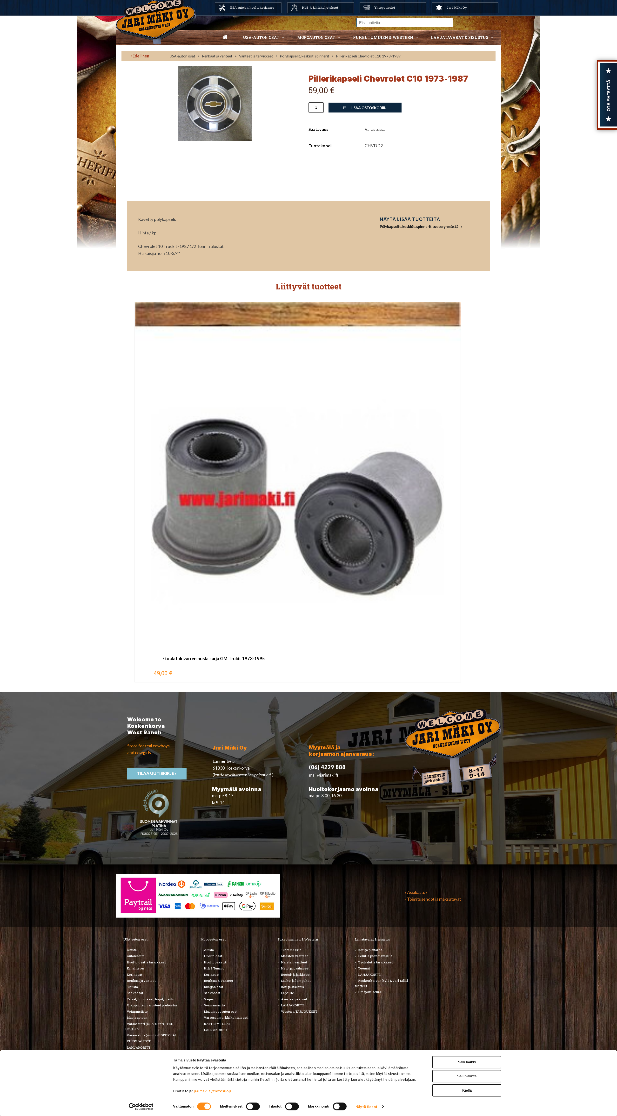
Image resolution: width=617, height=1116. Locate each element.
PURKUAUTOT (139, 1041)
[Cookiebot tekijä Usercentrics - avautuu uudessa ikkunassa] (141, 1106)
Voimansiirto (137, 1011)
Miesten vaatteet (294, 956)
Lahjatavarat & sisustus (459, 37)
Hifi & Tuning (214, 968)
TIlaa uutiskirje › (157, 773)
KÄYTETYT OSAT (217, 1024)
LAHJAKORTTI (138, 1047)
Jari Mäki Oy (457, 7)
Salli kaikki (467, 1062)
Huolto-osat (213, 956)
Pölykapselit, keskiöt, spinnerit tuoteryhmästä (419, 226)
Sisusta (132, 987)
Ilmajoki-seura (369, 992)
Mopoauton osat (316, 37)
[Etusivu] (225, 37)
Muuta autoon (137, 1017)
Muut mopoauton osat (220, 1011)
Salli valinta (466, 1076)
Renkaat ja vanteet (217, 56)
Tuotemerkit (291, 950)
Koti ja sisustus (292, 987)
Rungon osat (213, 987)
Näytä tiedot (366, 1106)
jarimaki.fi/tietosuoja (213, 1091)
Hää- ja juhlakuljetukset (320, 7)
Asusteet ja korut (294, 999)
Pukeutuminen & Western (298, 939)
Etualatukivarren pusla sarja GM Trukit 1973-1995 (213, 658)
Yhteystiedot (384, 7)
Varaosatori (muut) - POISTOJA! (151, 1035)
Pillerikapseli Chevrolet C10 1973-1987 (368, 56)
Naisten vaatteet (294, 962)
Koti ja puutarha (370, 950)
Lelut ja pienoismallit (375, 956)
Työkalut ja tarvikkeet (375, 962)
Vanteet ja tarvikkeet (256, 56)
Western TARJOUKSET (299, 1011)
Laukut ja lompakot (296, 980)
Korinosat (134, 974)
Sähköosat (135, 993)
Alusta (132, 950)
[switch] (253, 1106)
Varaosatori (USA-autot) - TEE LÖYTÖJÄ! (148, 1026)
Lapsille (287, 993)
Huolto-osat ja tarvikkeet (146, 962)
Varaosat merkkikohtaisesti (226, 1017)
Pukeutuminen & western (383, 37)
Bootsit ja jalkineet (295, 974)
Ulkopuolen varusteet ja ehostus (152, 1005)
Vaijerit (210, 999)
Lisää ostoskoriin (368, 107)
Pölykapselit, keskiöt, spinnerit (304, 56)
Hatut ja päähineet (295, 968)
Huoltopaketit (215, 962)
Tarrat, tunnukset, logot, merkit (151, 999)
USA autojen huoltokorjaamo (252, 7)
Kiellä (467, 1090)
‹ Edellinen (140, 55)
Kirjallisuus (136, 968)
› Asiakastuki (417, 892)
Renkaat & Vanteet (218, 980)
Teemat (364, 968)
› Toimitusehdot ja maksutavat (433, 899)
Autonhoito (136, 956)
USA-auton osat (261, 37)
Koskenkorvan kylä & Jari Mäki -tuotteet (382, 983)
